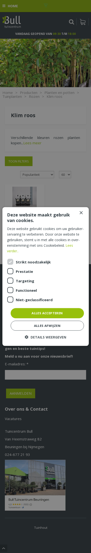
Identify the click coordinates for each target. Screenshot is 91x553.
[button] (45, 337)
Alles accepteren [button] (47, 313)
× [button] (81, 213)
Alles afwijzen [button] (47, 325)
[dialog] (45, 276)
